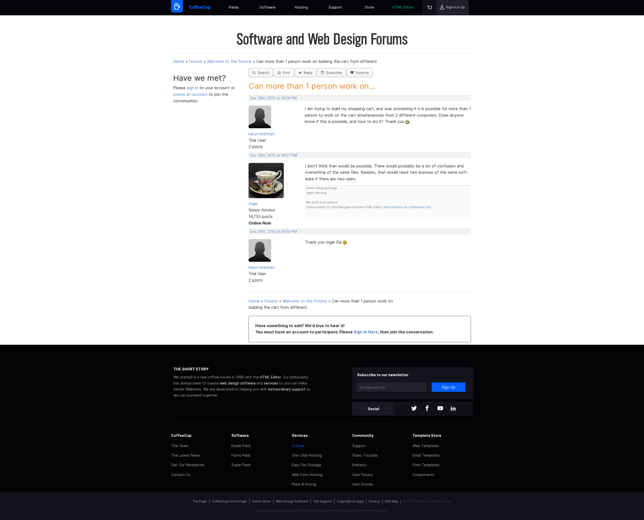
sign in (193, 87)
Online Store (261, 501)
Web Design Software (292, 501)
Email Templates (426, 455)
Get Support (322, 501)
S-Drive (298, 446)
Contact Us (180, 474)
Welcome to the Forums (229, 61)
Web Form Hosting (307, 474)
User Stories (362, 484)
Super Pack (241, 465)
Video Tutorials (365, 455)
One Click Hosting (307, 455)
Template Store (427, 435)
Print (285, 73)
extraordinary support (286, 389)
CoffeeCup (181, 435)
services (271, 383)
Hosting (301, 7)
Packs (234, 7)
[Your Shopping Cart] (430, 7)
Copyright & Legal (350, 501)
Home (178, 61)
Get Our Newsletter (188, 465)
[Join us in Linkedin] (453, 408)
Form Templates (426, 465)
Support (335, 7)
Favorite (361, 73)
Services (300, 435)
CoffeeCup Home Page (229, 501)
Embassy (359, 465)
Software (267, 7)
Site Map (391, 501)
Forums (195, 61)
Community (363, 435)
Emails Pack (241, 446)
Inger (253, 203)
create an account (190, 94)
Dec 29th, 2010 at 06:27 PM (273, 155)
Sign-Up (448, 387)
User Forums (362, 474)
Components (423, 474)
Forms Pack (240, 455)
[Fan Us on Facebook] (427, 408)
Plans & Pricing (304, 484)
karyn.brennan (262, 133)
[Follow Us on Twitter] (414, 408)
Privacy (374, 501)
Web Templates (426, 446)
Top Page (200, 501)
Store (369, 7)
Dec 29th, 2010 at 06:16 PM (273, 98)
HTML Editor (403, 7)
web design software (238, 383)
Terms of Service (367, 510)
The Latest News (185, 455)
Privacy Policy (339, 510)
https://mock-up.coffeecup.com (407, 207)
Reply (307, 73)
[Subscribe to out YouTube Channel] (440, 408)
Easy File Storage (306, 465)
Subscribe (333, 73)
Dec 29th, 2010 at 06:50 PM (273, 232)
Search (262, 73)
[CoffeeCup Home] (199, 7)
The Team (179, 446)
